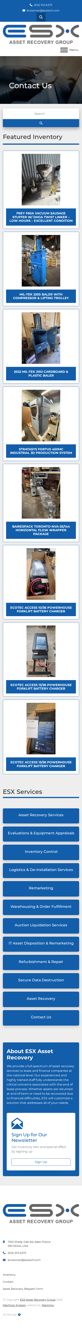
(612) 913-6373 (43, 5)
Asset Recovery (41, 998)
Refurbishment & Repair (41, 962)
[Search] (41, 123)
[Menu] (64, 50)
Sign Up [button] (41, 1162)
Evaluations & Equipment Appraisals (41, 833)
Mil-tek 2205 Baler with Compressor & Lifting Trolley (41, 296)
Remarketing (41, 888)
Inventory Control (41, 851)
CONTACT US (21, 95)
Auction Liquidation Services (41, 925)
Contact (8, 1281)
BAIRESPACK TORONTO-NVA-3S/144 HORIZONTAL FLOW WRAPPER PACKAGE (41, 530)
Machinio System (14, 1305)
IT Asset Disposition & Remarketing (41, 943)
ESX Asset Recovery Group (37, 1299)
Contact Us (41, 1017)
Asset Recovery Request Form (23, 1289)
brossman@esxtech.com (43, 10)
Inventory (9, 1274)
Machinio (48, 1305)
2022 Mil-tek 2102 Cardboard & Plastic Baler (41, 373)
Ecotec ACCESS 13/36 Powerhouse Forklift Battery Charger (41, 686)
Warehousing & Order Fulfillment (41, 906)
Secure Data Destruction (41, 980)
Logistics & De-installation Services (41, 870)
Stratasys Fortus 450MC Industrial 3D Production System (41, 451)
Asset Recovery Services (41, 815)
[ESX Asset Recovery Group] (41, 1213)
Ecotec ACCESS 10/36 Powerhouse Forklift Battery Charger (41, 609)
